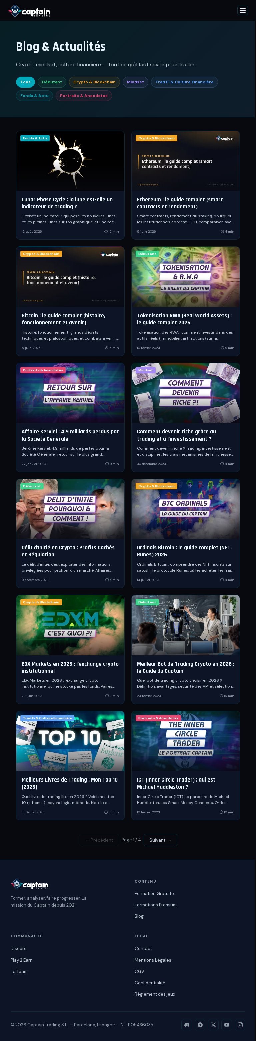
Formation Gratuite (154, 893)
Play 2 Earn (22, 960)
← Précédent (99, 840)
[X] (213, 1025)
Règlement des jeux (155, 994)
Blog (139, 916)
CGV (139, 971)
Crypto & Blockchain (94, 82)
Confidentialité (150, 983)
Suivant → (160, 840)
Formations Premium (156, 905)
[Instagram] (240, 1025)
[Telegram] (200, 1025)
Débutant (52, 82)
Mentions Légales (153, 960)
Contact (143, 948)
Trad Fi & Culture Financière (184, 82)
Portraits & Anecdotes (84, 95)
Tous (25, 82)
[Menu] (242, 10)
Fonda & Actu (34, 95)
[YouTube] (226, 1025)
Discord (19, 948)
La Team (19, 971)
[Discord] (186, 1025)
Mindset (135, 82)
